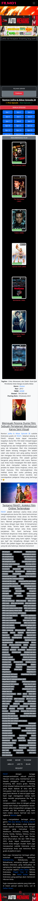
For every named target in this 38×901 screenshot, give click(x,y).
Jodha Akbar (24, 869)
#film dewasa (7, 598)
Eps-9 (30, 121)
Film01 (19, 436)
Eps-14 (18, 130)
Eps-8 (19, 121)
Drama (22, 386)
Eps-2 (19, 112)
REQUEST (19, 768)
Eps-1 (8, 112)
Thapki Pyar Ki (20, 872)
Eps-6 (30, 117)
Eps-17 (18, 135)
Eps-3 (30, 112)
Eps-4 (8, 117)
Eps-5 (19, 117)
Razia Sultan (22, 874)
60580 (22, 391)
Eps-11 (18, 126)
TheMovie (18, 93)
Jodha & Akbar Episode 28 (19, 433)
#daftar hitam (31, 571)
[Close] (20, 13)
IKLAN (28, 764)
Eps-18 (29, 135)
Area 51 (32, 822)
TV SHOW (27, 760)
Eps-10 (7, 126)
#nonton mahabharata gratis (11, 728)
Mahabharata (8, 860)
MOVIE (17, 760)
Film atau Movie (14, 822)
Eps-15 (29, 130)
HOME (9, 760)
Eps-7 (8, 121)
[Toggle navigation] (34, 3)
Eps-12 (29, 126)
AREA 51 (11, 764)
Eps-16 (7, 135)
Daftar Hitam (8, 888)
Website (14, 815)
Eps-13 (7, 130)
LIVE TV (20, 764)
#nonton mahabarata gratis (27, 726)
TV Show (24, 822)
